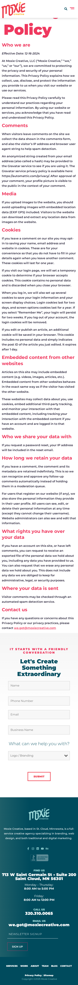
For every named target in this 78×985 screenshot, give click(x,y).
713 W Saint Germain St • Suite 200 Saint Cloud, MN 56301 (39, 876)
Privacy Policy (33, 975)
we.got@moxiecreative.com (35, 628)
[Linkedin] (38, 849)
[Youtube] (42, 849)
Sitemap (48, 975)
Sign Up (17, 946)
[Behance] (47, 849)
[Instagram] (33, 849)
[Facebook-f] (28, 849)
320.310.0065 (39, 913)
